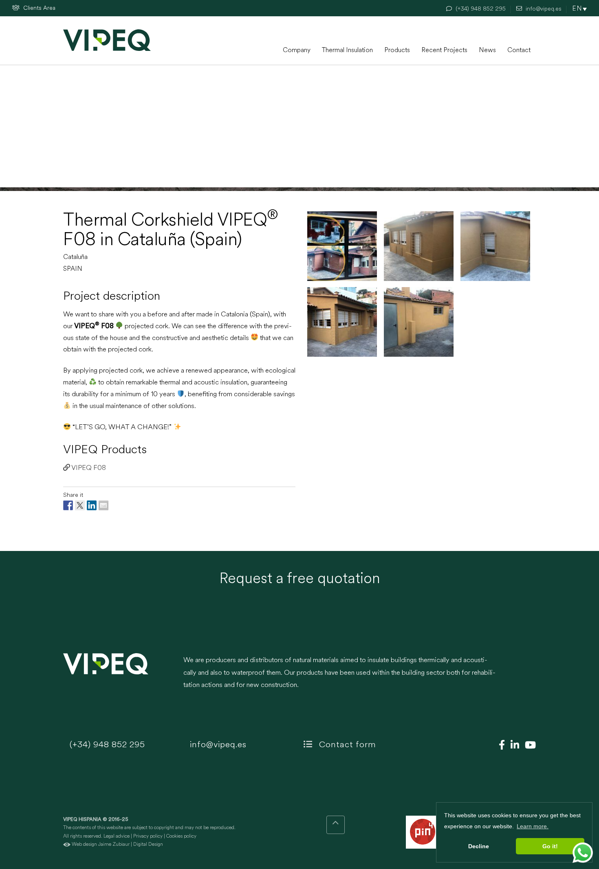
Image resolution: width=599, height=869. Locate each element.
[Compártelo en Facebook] (68, 505)
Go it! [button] (550, 846)
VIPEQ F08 (88, 468)
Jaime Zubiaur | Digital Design (130, 844)
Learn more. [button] (532, 826)
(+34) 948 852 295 (106, 745)
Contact (519, 50)
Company (297, 50)
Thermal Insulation (347, 50)
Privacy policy (148, 836)
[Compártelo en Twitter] (80, 505)
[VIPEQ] (119, 677)
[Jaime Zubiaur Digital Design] (66, 844)
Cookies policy (181, 836)
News (487, 50)
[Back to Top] (335, 825)
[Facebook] (500, 746)
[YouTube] (528, 746)
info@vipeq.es (217, 745)
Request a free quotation (299, 579)
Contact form (346, 745)
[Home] (107, 40)
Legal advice (117, 836)
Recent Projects (444, 50)
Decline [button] (478, 846)
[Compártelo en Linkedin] (92, 505)
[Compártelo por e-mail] (103, 505)
